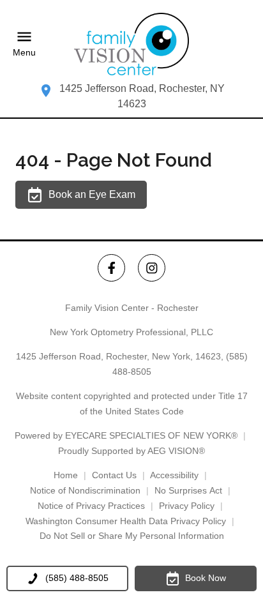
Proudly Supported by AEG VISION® (131, 451)
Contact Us (114, 475)
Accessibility (174, 475)
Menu (24, 52)
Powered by (126, 435)
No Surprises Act (188, 490)
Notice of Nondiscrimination (85, 490)
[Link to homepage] (131, 44)
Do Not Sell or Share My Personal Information (132, 536)
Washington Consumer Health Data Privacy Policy (126, 521)
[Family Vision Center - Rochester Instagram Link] (151, 268)
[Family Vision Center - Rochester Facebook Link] (111, 268)
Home (66, 475)
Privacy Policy (186, 506)
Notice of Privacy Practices (91, 506)
